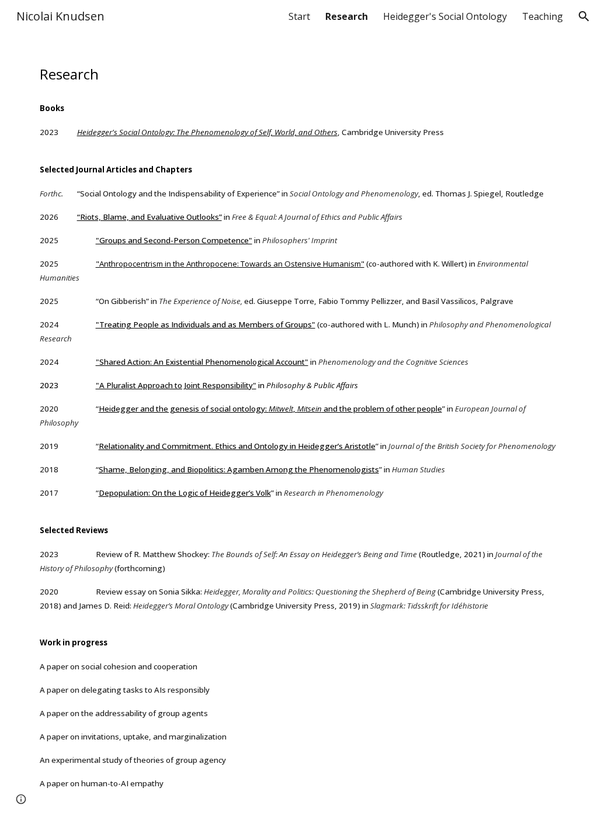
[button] (584, 16)
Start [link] (299, 16)
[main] (299, 426)
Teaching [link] (542, 16)
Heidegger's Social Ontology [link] (445, 16)
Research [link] (346, 16)
